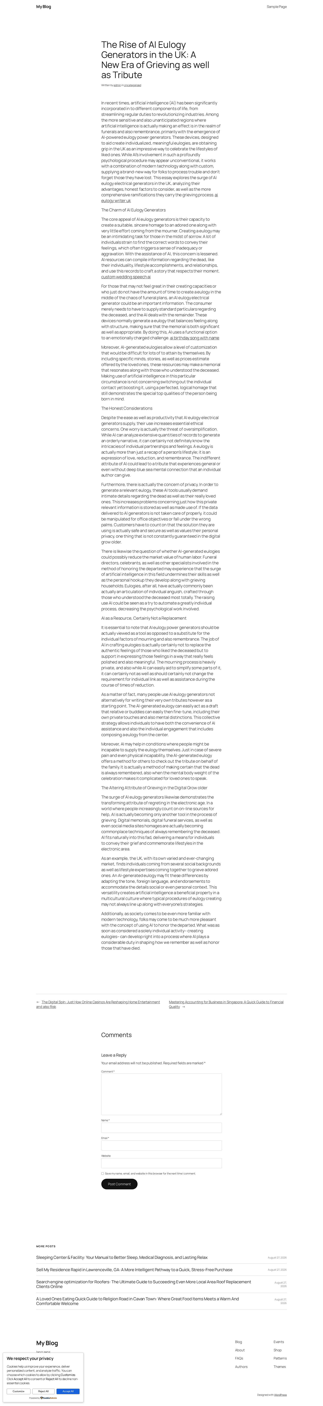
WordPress (280, 1394)
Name (105, 1120)
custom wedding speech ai (126, 277)
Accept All (68, 1391)
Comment (108, 1071)
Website (106, 1155)
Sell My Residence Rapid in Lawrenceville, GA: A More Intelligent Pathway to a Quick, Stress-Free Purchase (134, 1269)
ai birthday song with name (194, 338)
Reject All (43, 1391)
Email (105, 1138)
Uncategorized (132, 85)
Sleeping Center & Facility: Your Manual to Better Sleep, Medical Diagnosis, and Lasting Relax (122, 1257)
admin (117, 85)
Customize (18, 1391)
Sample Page (277, 6)
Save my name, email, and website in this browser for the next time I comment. (150, 1173)
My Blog (43, 6)
